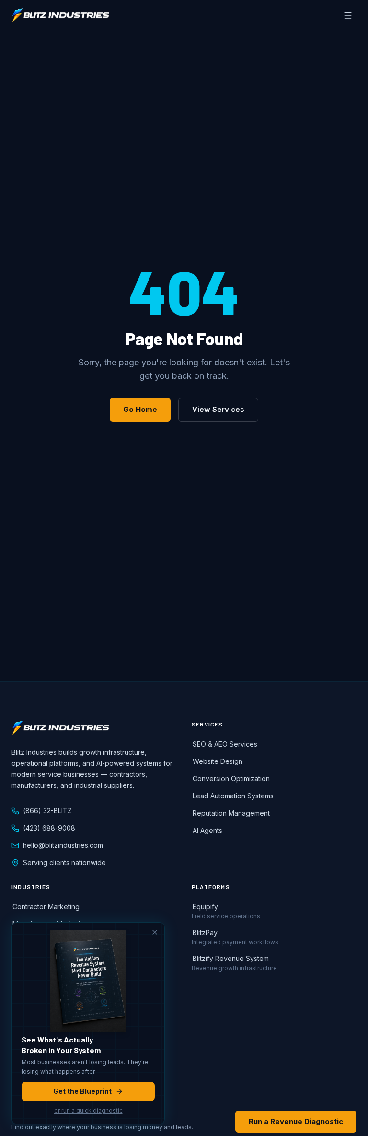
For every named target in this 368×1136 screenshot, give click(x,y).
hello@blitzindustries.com (63, 845)
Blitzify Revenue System (231, 958)
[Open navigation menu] (347, 15)
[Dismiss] (155, 932)
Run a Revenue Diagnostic (296, 1121)
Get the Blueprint (82, 1091)
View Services (218, 409)
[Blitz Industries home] (60, 15)
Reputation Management (231, 813)
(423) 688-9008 (49, 828)
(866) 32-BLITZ (47, 811)
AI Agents (207, 830)
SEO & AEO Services (225, 744)
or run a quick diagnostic (88, 1110)
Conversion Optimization (231, 778)
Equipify (205, 906)
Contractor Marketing (46, 906)
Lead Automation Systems (233, 796)
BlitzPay (205, 932)
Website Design (217, 761)
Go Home (140, 409)
